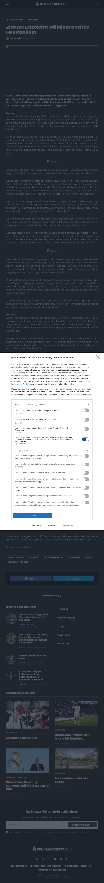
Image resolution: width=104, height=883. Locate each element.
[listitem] (52, 404)
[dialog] (52, 441)
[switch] (85, 410)
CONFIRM (32, 516)
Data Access (52, 525)
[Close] (98, 357)
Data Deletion (37, 525)
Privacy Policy (67, 525)
